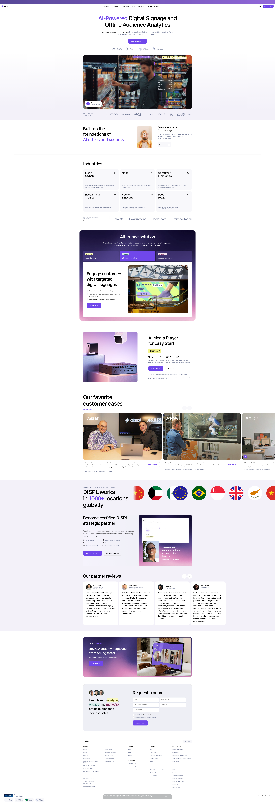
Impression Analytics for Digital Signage (90, 762)
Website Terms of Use (177, 749)
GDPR (173, 764)
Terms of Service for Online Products (181, 758)
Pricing (133, 6)
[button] (107, 6)
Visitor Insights (86, 758)
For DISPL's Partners (177, 778)
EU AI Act (174, 767)
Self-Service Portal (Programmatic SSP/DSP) (91, 772)
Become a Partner (132, 763)
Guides (151, 761)
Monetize (85, 755)
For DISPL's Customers (178, 781)
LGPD (173, 769)
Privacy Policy (175, 761)
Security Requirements (178, 772)
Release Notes (154, 758)
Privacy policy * (147, 714)
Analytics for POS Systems (89, 765)
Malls (106, 767)
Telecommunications (110, 758)
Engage (85, 752)
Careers (130, 755)
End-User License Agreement (179, 755)
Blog (151, 749)
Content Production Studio (89, 786)
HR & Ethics (175, 784)
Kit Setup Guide (154, 767)
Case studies (125, 6)
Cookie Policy (175, 752)
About (129, 749)
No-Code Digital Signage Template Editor (89, 782)
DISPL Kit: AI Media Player (89, 778)
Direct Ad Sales (87, 775)
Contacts (130, 752)
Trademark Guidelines (177, 775)
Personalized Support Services (90, 789)
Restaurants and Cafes (111, 764)
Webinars (152, 764)
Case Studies (153, 752)
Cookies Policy (107, 797)
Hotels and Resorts (110, 761)
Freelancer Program (132, 766)
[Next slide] (189, 408)
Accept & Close (165, 796)
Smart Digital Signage (88, 768)
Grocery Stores (109, 755)
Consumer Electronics (110, 752)
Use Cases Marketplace (156, 755)
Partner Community (132, 768)
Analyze (85, 749)
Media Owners (108, 749)
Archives (174, 790)
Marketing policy (176, 787)
